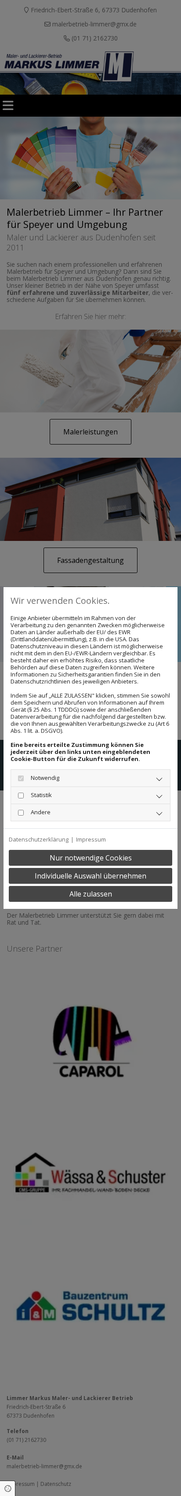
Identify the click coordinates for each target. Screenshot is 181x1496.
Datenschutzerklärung (39, 839)
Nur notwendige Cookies (91, 858)
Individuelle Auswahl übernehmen (90, 876)
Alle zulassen (90, 894)
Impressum (91, 839)
